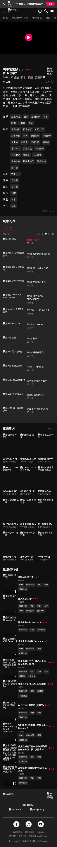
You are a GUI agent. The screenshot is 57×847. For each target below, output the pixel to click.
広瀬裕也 (27, 148)
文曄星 (26, 155)
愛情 (32, 630)
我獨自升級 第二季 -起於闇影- (32, 684)
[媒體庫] (52, 11)
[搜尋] (46, 11)
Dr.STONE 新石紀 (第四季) (31, 705)
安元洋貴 (37, 155)
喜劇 (26, 116)
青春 (31, 123)
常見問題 (13, 836)
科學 (39, 713)
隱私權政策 (29, 832)
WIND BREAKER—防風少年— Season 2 (33, 726)
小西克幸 (47, 136)
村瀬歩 (24, 142)
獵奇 (46, 584)
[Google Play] (39, 811)
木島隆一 (39, 148)
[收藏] (47, 82)
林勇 (25, 136)
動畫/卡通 (16, 116)
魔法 (46, 671)
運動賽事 (35, 116)
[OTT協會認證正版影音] (50, 71)
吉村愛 (14, 180)
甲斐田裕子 (28, 161)
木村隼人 (15, 148)
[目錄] (5, 11)
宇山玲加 (41, 161)
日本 (23, 77)
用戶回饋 (22, 836)
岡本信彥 (27, 129)
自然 (32, 713)
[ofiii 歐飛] (13, 11)
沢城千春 (35, 142)
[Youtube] (41, 824)
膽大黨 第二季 (25, 598)
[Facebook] (16, 824)
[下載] (40, 11)
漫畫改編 (23, 589)
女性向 (22, 123)
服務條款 (40, 832)
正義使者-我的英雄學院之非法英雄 (32, 769)
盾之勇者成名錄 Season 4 (30, 641)
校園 (13, 123)
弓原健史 (15, 155)
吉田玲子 (15, 174)
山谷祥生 (15, 161)
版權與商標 (17, 832)
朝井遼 (14, 187)
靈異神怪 (40, 611)
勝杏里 (46, 142)
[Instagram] (29, 824)
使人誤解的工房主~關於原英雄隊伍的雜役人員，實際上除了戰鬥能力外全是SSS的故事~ (32, 748)
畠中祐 (14, 142)
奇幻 (32, 606)
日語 (30, 77)
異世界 (22, 676)
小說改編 (23, 653)
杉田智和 (15, 136)
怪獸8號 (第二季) (26, 577)
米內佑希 (15, 129)
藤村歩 (14, 167)
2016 (6, 77)
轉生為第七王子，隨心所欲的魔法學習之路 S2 (32, 662)
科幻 (39, 584)
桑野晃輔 (35, 136)
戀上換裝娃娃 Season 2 (29, 622)
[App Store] (18, 811)
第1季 (9, 227)
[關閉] (4, 4)
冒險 (21, 611)
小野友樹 (39, 129)
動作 (21, 584)
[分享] (52, 82)
